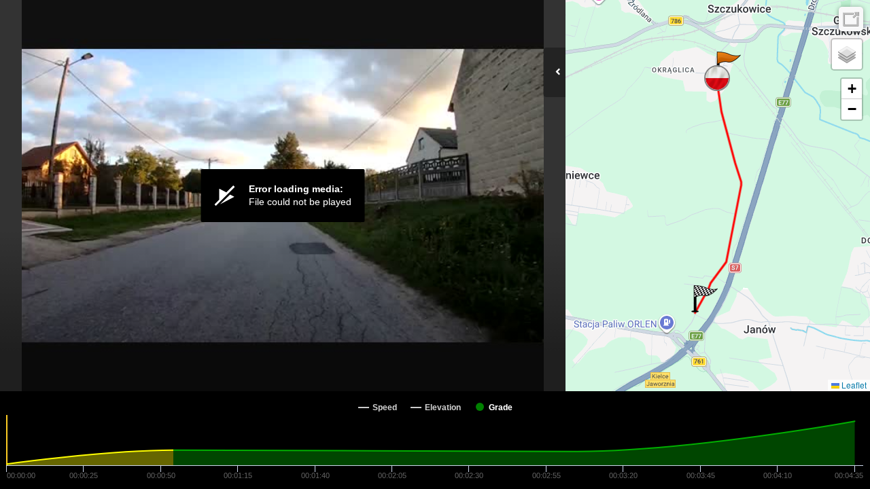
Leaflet (853, 385)
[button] (727, 65)
